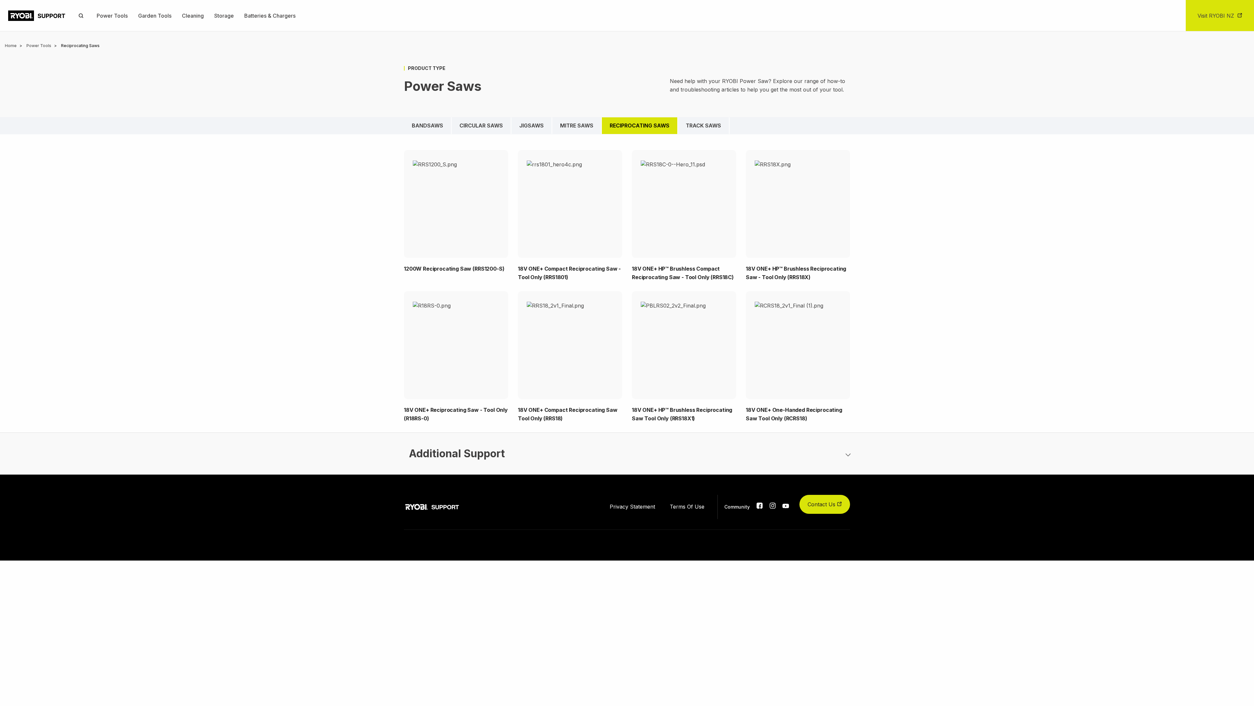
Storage (224, 15)
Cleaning (193, 15)
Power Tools (112, 15)
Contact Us (822, 504)
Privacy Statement (632, 506)
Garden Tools (154, 15)
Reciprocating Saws (639, 125)
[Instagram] (772, 507)
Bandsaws (427, 125)
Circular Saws (481, 125)
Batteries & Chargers (270, 15)
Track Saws (703, 125)
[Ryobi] (36, 15)
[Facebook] (759, 507)
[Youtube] (785, 506)
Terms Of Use (687, 506)
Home (11, 45)
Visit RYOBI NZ (1216, 15)
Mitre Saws (576, 125)
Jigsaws (531, 125)
